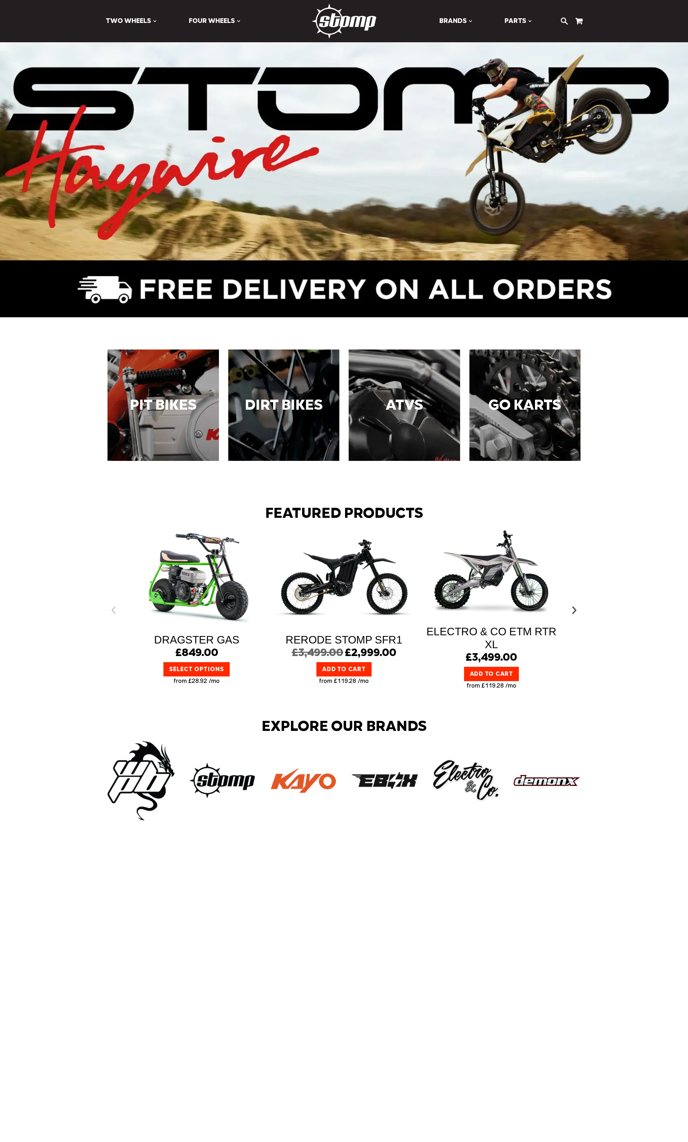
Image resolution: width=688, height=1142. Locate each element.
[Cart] (579, 21)
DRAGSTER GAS (196, 640)
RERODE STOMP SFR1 (344, 640)
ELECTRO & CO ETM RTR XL (491, 638)
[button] (131, 21)
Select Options (196, 669)
